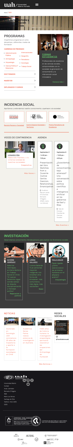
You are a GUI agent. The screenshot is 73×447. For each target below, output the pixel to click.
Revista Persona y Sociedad (14, 125)
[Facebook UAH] (32, 380)
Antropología (10, 59)
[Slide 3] (39, 28)
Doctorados (9, 74)
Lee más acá (5, 29)
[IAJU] (50, 435)
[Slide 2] (36, 28)
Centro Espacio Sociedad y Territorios (35, 126)
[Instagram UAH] (28, 380)
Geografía (24, 56)
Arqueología (10, 62)
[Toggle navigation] (37, 4)
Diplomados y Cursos (13, 87)
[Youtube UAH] (28, 384)
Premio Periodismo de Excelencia (56, 126)
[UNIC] (20, 439)
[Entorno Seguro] (36, 439)
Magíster (8, 81)
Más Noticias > (45, 364)
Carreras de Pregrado (14, 49)
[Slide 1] (33, 28)
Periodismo (25, 59)
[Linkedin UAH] (24, 380)
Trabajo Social (26, 66)
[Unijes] (49, 443)
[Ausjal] (30, 435)
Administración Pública (11, 54)
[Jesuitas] (24, 443)
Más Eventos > (62, 225)
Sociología (25, 63)
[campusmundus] (53, 439)
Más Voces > (29, 173)
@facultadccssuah (62, 339)
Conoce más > (58, 82)
